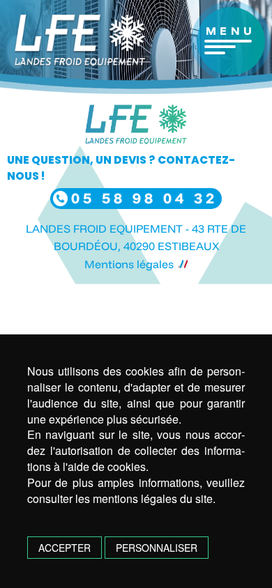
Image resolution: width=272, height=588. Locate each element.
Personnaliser (156, 548)
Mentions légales (129, 264)
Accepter (64, 548)
